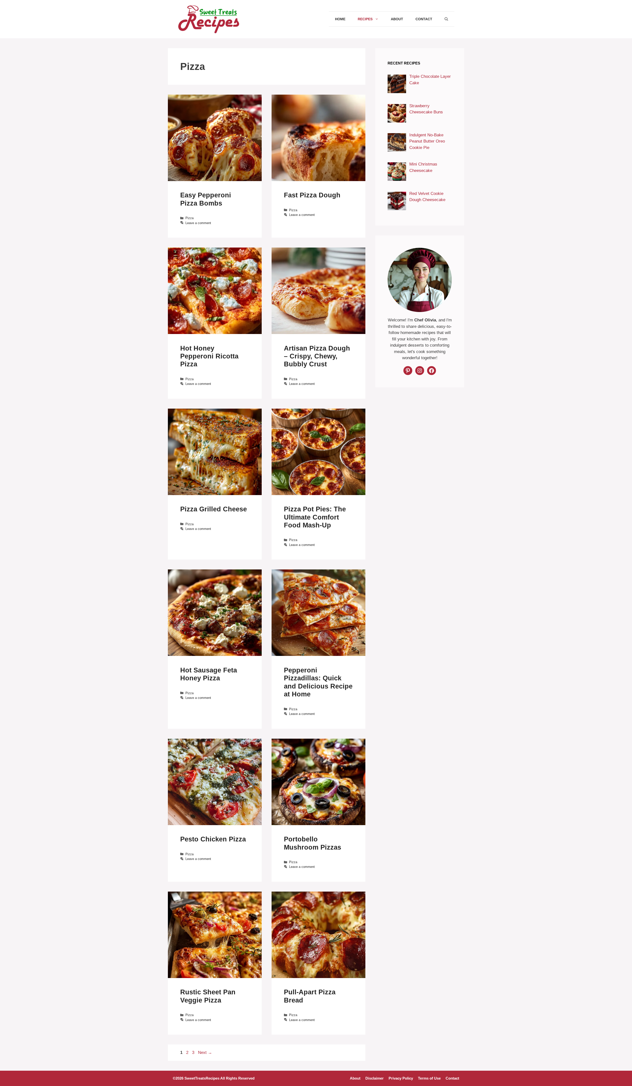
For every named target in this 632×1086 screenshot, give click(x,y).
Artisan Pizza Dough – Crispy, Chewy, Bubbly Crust (317, 356)
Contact (423, 19)
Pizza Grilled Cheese (213, 509)
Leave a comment (198, 223)
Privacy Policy (401, 1078)
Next (205, 1052)
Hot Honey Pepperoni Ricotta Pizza (209, 356)
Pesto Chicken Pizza (213, 839)
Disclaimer (374, 1078)
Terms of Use (429, 1078)
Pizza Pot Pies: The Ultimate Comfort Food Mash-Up (315, 517)
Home (340, 19)
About (397, 19)
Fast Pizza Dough (312, 195)
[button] (446, 19)
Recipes (365, 19)
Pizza (189, 218)
